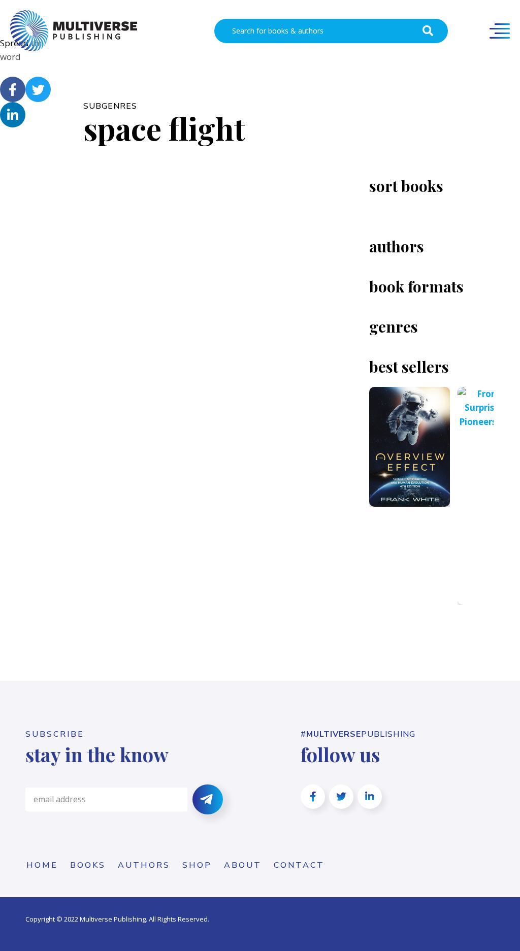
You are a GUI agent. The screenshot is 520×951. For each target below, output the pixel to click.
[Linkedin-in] (12, 114)
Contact (299, 865)
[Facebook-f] (12, 89)
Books (88, 865)
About (243, 865)
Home (42, 865)
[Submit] (207, 799)
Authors (144, 865)
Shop (197, 865)
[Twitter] (38, 89)
